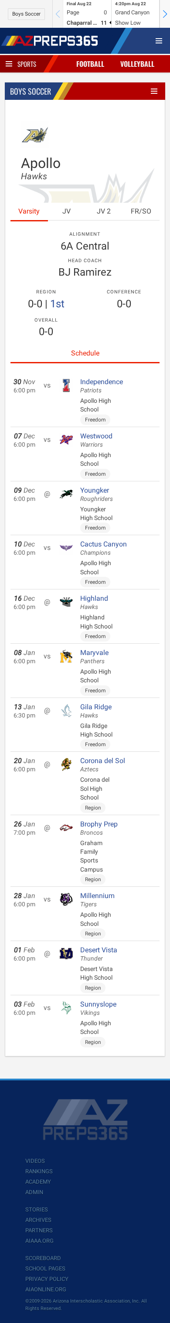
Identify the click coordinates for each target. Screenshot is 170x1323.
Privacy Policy (46, 1279)
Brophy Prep (99, 828)
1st (57, 304)
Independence (101, 386)
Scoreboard (43, 1258)
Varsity (29, 211)
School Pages (45, 1268)
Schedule (85, 353)
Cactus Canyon (103, 548)
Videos (35, 1161)
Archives (38, 1220)
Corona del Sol (102, 765)
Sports (26, 64)
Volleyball (137, 64)
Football (90, 64)
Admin (34, 1192)
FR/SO (141, 211)
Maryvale (94, 656)
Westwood (96, 440)
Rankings (39, 1171)
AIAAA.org (39, 1240)
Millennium (97, 900)
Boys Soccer (26, 14)
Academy (38, 1181)
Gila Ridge (96, 711)
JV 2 (104, 211)
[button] (165, 14)
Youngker (96, 494)
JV (66, 211)
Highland (94, 602)
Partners (39, 1230)
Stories (36, 1209)
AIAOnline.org (45, 1289)
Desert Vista (98, 954)
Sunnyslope (98, 1008)
